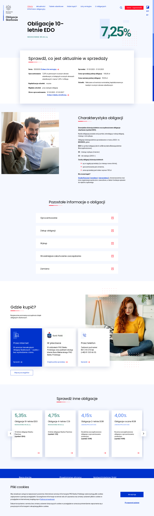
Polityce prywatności (47, 499)
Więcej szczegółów (21, 373)
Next (143, 434)
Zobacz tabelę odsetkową (56, 95)
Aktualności (40, 6)
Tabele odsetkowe (56, 6)
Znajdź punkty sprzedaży (56, 362)
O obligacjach (100, 6)
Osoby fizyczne (83, 178)
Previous (10, 434)
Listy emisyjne (86, 6)
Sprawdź (16, 362)
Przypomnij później (132, 503)
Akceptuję (132, 494)
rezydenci (94, 178)
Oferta (30, 6)
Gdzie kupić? (72, 6)
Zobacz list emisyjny (48, 69)
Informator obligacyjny (36, 9)
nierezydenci (103, 178)
